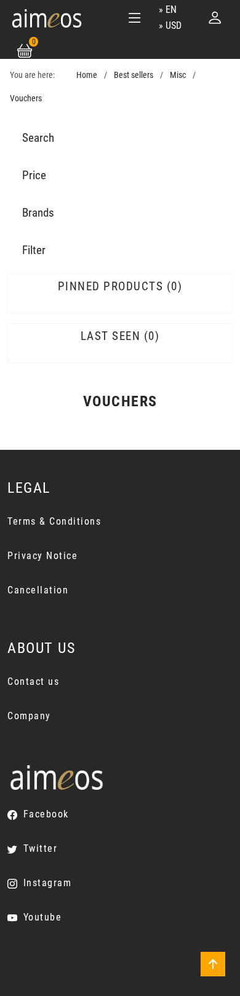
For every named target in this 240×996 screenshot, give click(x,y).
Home (86, 75)
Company (29, 716)
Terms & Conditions (54, 521)
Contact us (33, 681)
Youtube (42, 917)
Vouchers (26, 98)
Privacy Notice (42, 556)
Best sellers (133, 75)
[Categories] (134, 18)
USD (174, 25)
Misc (178, 75)
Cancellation (37, 590)
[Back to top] (213, 964)
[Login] (214, 17)
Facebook (46, 814)
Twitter (40, 848)
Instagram (47, 883)
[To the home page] (47, 18)
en (171, 9)
